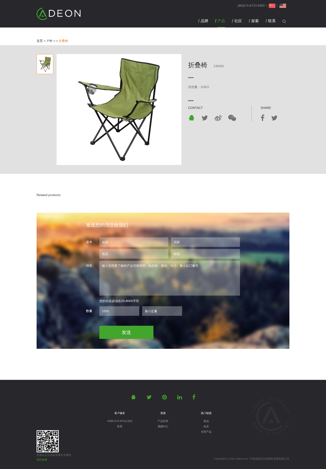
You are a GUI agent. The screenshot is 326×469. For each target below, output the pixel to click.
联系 (119, 426)
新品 (206, 421)
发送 (126, 332)
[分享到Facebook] (263, 118)
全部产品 (206, 431)
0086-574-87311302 (119, 421)
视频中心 (163, 426)
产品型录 (163, 421)
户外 (49, 41)
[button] (220, 23)
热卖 (206, 426)
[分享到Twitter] (205, 118)
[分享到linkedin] (180, 397)
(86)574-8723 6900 (251, 5)
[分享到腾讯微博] (218, 118)
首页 (40, 41)
